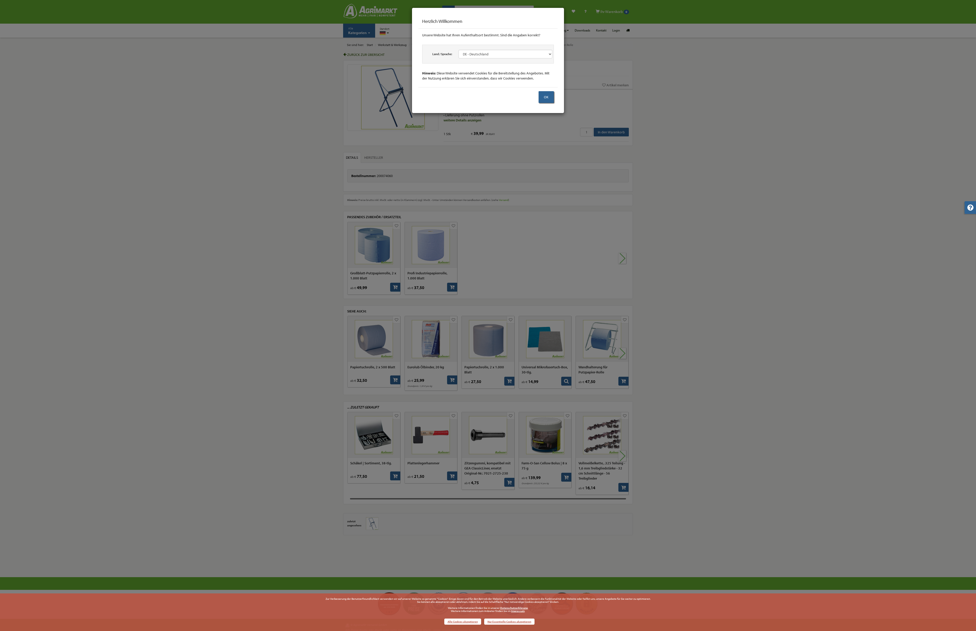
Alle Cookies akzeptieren (463, 621)
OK (546, 97)
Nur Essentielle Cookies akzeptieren (509, 621)
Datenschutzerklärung (514, 608)
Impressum (518, 611)
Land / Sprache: (442, 54)
